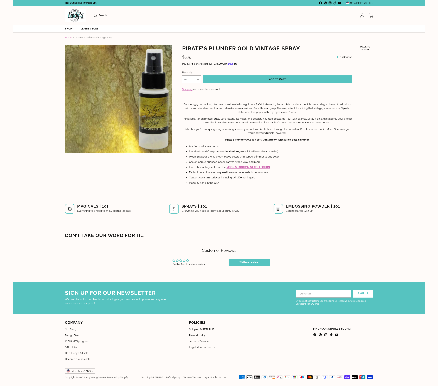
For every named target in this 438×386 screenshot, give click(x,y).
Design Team (72, 335)
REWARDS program (76, 341)
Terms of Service (199, 341)
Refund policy (197, 335)
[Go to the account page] (362, 15)
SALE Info (71, 347)
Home (68, 37)
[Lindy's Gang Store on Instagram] (330, 3)
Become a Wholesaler (78, 359)
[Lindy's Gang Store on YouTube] (339, 3)
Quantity (187, 72)
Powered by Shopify (117, 377)
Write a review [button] (249, 262)
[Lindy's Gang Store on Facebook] (320, 3)
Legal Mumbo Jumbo (202, 347)
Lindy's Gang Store (94, 377)
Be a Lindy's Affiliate (76, 353)
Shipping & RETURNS (201, 329)
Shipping (187, 89)
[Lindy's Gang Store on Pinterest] (325, 3)
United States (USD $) (360, 3)
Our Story (70, 329)
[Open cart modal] (371, 15)
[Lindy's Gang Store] (75, 15)
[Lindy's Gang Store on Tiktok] (335, 3)
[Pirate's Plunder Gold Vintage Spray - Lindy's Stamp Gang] (118, 99)
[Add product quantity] (198, 79)
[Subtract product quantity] (185, 79)
